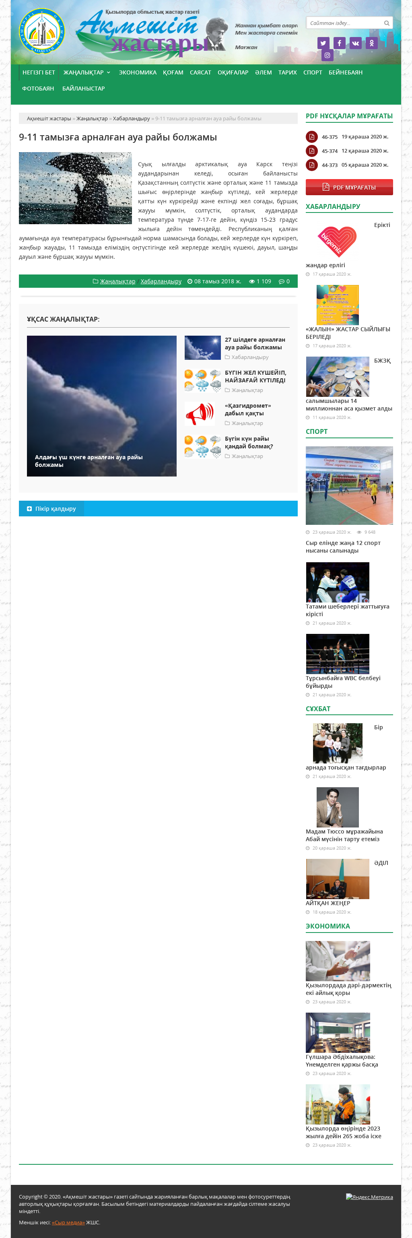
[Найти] (387, 23)
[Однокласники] (372, 43)
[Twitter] (323, 43)
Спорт (312, 72)
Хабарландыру (161, 281)
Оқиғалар (233, 72)
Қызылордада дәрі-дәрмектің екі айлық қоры (348, 989)
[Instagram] (327, 55)
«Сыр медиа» (68, 1222)
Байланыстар (83, 88)
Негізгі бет (39, 72)
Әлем (263, 72)
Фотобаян (38, 88)
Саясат (200, 72)
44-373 (330, 165)
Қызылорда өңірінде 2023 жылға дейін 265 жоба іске (343, 1132)
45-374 (330, 151)
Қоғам (173, 72)
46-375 (330, 136)
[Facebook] (340, 43)
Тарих (287, 72)
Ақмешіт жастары (158, 35)
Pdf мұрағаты (354, 187)
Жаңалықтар (84, 72)
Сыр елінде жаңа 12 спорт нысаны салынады (343, 546)
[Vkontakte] (356, 43)
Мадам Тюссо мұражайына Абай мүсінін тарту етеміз (344, 835)
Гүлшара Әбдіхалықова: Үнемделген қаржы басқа (342, 1060)
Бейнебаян (346, 72)
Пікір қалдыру (55, 508)
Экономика (138, 72)
